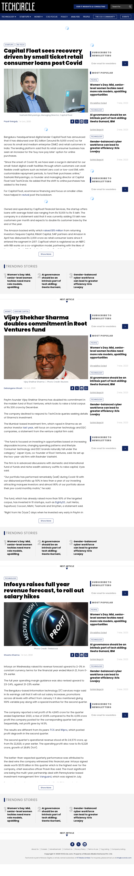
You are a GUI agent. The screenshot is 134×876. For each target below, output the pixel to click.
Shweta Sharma (11, 655)
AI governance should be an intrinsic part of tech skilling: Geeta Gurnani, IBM (108, 118)
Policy (64, 16)
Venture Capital (21, 311)
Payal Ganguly (11, 121)
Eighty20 (60, 502)
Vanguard (45, 776)
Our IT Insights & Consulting (90, 6)
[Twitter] (77, 121)
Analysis (75, 16)
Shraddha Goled (98, 103)
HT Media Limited (83, 858)
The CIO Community (105, 16)
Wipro (63, 730)
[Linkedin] (81, 121)
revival (25, 194)
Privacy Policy (80, 849)
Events (125, 16)
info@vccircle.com (124, 858)
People (86, 16)
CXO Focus (51, 16)
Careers (44, 849)
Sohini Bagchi (96, 129)
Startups (25, 16)
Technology (8, 16)
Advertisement (55, 849)
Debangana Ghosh (13, 388)
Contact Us (67, 849)
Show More (46, 254)
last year (28, 427)
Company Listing (118, 849)
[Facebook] (72, 121)
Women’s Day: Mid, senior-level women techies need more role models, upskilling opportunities (108, 89)
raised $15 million (53, 230)
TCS (52, 730)
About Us (35, 849)
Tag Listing (104, 849)
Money (37, 16)
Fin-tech (20, 44)
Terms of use (93, 849)
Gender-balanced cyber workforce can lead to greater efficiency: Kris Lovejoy (106, 146)
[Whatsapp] (86, 121)
